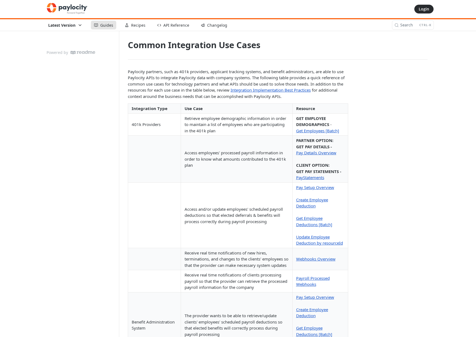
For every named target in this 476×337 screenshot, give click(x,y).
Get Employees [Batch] (317, 130)
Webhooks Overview (316, 259)
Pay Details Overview (316, 152)
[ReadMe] (83, 52)
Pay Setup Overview (315, 187)
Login (424, 9)
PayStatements (310, 177)
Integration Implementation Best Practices (271, 90)
